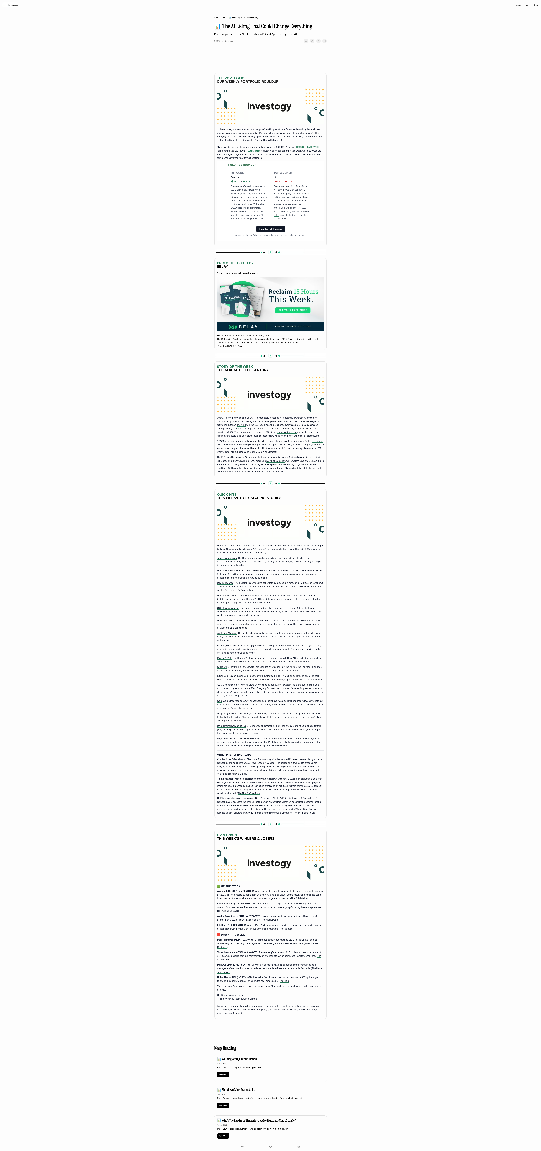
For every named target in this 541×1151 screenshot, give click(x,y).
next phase (317, 441)
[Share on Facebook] (306, 41)
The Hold (284, 981)
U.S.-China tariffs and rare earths (233, 545)
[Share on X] (312, 41)
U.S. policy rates (225, 583)
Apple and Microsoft (227, 633)
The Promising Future (304, 813)
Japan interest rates (227, 558)
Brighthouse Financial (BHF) (231, 738)
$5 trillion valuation (275, 461)
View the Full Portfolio (270, 229)
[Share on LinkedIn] (324, 41)
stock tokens (247, 471)
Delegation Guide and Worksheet (238, 339)
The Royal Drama (238, 774)
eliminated (255, 208)
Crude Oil (222, 667)
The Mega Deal (269, 920)
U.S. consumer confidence (230, 570)
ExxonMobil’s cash (226, 676)
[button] (223, 1074)
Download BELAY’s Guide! (230, 346)
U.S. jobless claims (226, 595)
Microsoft (271, 452)
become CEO (284, 190)
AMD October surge (227, 685)
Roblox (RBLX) (224, 645)
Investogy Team (232, 999)
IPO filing (241, 425)
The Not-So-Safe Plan (249, 793)
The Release (286, 929)
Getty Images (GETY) (227, 713)
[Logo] (10, 4)
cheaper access (260, 444)
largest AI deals (274, 421)
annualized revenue (287, 432)
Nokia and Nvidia (225, 620)
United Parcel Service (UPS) (231, 726)
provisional (276, 464)
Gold (219, 701)
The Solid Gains (299, 898)
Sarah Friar (263, 428)
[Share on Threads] (318, 41)
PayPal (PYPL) (224, 658)
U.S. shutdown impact (228, 608)
